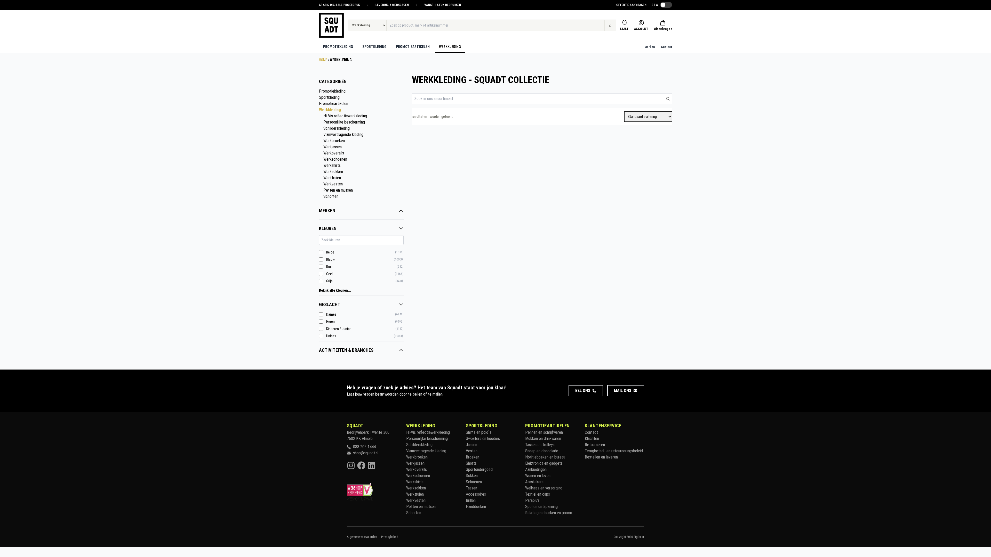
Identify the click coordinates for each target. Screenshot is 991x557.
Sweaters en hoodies (483, 438)
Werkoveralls (333, 153)
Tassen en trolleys (540, 444)
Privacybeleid (389, 537)
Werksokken (333, 171)
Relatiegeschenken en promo (548, 512)
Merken (649, 47)
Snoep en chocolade (541, 450)
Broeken (472, 457)
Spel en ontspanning (541, 506)
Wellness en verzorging (543, 488)
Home (323, 60)
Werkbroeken (334, 140)
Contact (666, 47)
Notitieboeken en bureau (545, 457)
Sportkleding (374, 47)
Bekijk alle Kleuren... (335, 290)
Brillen (471, 500)
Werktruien (332, 177)
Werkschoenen (335, 159)
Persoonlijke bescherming (344, 122)
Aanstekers (534, 481)
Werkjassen (332, 146)
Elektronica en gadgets (544, 463)
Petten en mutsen (338, 190)
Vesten (471, 450)
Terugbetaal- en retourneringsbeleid (614, 450)
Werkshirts (332, 165)
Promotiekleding (338, 47)
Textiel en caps (537, 494)
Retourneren (595, 444)
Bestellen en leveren (601, 457)
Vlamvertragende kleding (343, 134)
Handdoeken (476, 506)
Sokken (472, 475)
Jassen (471, 444)
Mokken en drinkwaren (543, 438)
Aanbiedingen (536, 469)
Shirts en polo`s (478, 432)
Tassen (471, 488)
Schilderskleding (336, 128)
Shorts (471, 463)
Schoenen (474, 481)
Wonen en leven (537, 475)
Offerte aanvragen (631, 5)
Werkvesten (333, 184)
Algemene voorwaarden (362, 537)
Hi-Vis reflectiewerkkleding (345, 115)
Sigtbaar (639, 537)
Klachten (592, 438)
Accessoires (476, 494)
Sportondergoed (479, 469)
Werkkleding (450, 47)
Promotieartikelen (413, 47)
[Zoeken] (668, 99)
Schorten (330, 196)
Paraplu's (532, 500)
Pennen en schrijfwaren (544, 432)
